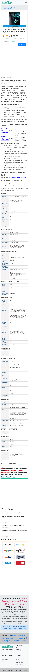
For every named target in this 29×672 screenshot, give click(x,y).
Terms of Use (4, 659)
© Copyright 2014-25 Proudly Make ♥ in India (14, 670)
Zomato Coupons (11, 641)
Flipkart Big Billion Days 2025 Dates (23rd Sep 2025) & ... (13, 516)
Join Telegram (19, 664)
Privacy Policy (5, 658)
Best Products (19, 662)
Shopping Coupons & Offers (14, 7)
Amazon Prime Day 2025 (11, 638)
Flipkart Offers (8, 8)
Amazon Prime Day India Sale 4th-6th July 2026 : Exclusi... (13, 525)
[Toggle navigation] (26, 2)
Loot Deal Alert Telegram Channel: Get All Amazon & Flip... (13, 534)
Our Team (18, 659)
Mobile (9, 635)
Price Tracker (19, 661)
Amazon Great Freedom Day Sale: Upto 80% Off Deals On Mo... (14, 530)
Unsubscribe (19, 651)
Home (3, 7)
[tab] (3, 513)
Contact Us (18, 649)
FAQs (17, 647)
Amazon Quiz (16, 640)
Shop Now (22, 44)
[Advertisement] (14, 61)
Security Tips (4, 661)
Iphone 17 (21, 638)
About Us (18, 658)
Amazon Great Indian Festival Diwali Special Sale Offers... (13, 521)
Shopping (14, 635)
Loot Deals (23, 640)
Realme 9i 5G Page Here (19, 177)
